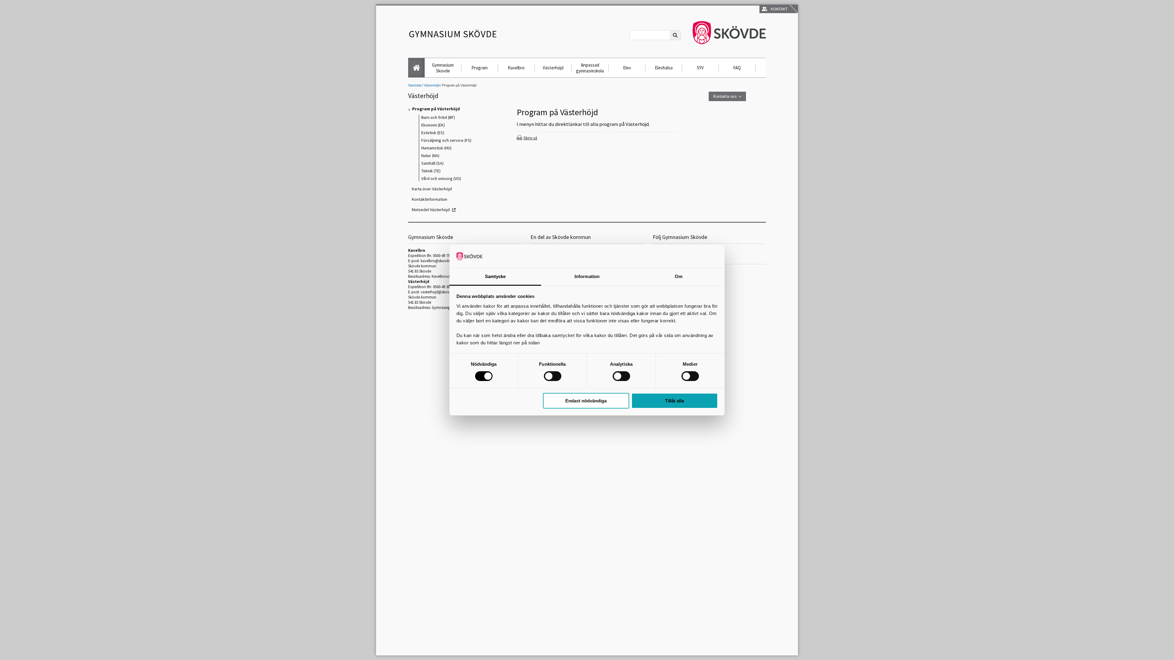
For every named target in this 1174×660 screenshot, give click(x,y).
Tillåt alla (674, 400)
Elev (627, 68)
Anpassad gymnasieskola (590, 68)
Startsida (414, 85)
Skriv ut (530, 138)
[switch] (552, 376)
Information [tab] (587, 276)
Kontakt (778, 9)
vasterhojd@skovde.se (439, 292)
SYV (700, 68)
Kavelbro (516, 68)
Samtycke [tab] (495, 276)
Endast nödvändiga (586, 400)
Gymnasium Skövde (443, 68)
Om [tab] (678, 276)
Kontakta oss (725, 96)
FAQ (737, 68)
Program (479, 68)
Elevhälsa (664, 68)
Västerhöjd (553, 68)
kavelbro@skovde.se (438, 260)
